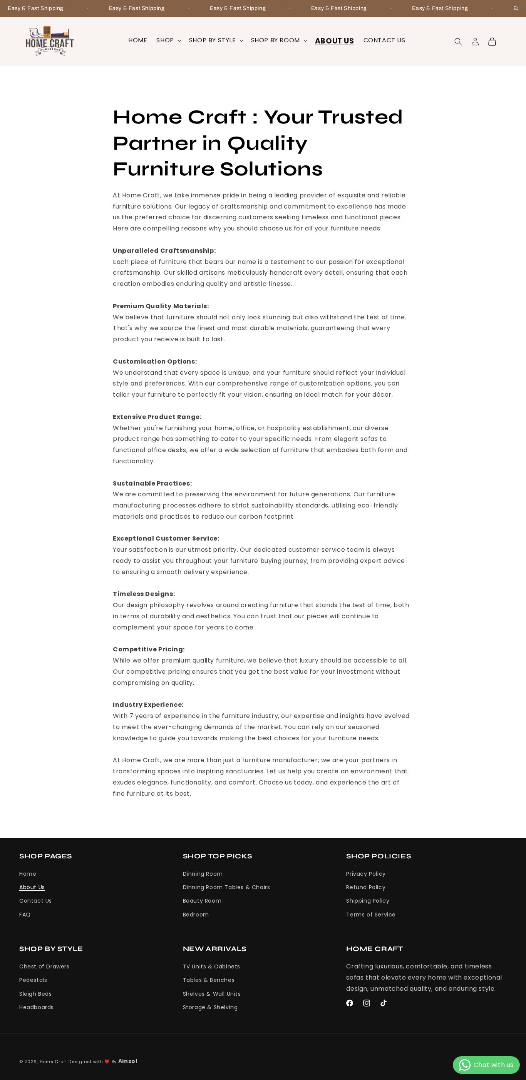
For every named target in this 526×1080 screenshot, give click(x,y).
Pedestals (33, 980)
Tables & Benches (209, 980)
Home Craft (53, 1061)
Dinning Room (203, 874)
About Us (32, 887)
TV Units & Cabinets (211, 966)
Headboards (36, 1007)
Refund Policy (365, 887)
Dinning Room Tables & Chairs (226, 887)
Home (27, 874)
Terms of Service (371, 914)
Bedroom (196, 914)
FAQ (25, 914)
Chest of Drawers (44, 966)
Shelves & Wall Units (212, 994)
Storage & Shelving (210, 1007)
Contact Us (35, 901)
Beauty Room (202, 901)
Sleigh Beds (35, 994)
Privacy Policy (365, 874)
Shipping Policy (367, 901)
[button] (168, 40)
